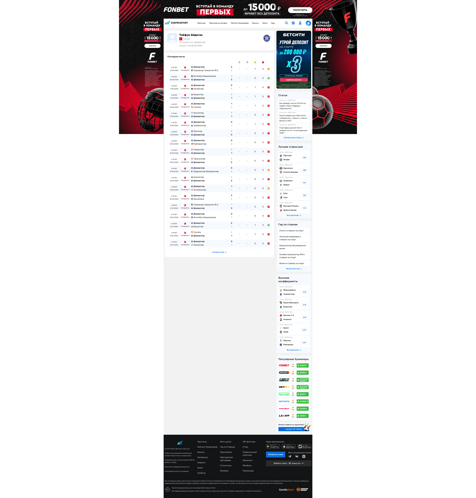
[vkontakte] (296, 456)
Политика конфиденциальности (177, 467)
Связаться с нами (275, 454)
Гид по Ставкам (227, 447)
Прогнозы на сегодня (218, 23)
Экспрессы (202, 457)
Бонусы (255, 23)
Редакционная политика (250, 453)
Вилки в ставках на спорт (291, 263)
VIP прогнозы (249, 442)
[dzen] (303, 456)
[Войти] (300, 22)
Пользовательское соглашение (177, 471)
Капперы (224, 471)
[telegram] (289, 456)
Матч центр (225, 442)
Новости (201, 462)
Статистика (225, 465)
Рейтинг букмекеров (240, 23)
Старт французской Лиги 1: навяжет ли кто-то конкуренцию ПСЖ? (293, 129)
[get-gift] (293, 23)
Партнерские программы (226, 459)
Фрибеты (247, 465)
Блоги (265, 23)
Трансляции (226, 452)
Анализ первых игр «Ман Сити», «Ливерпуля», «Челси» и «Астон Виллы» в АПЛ (293, 117)
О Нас (245, 447)
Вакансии (247, 460)
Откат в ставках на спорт (291, 230)
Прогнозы (201, 23)
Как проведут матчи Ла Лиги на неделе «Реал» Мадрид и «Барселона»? (293, 104)
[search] (286, 23)
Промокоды (248, 471)
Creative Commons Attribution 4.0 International (217, 481)
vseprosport (176, 23)
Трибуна (201, 473)
